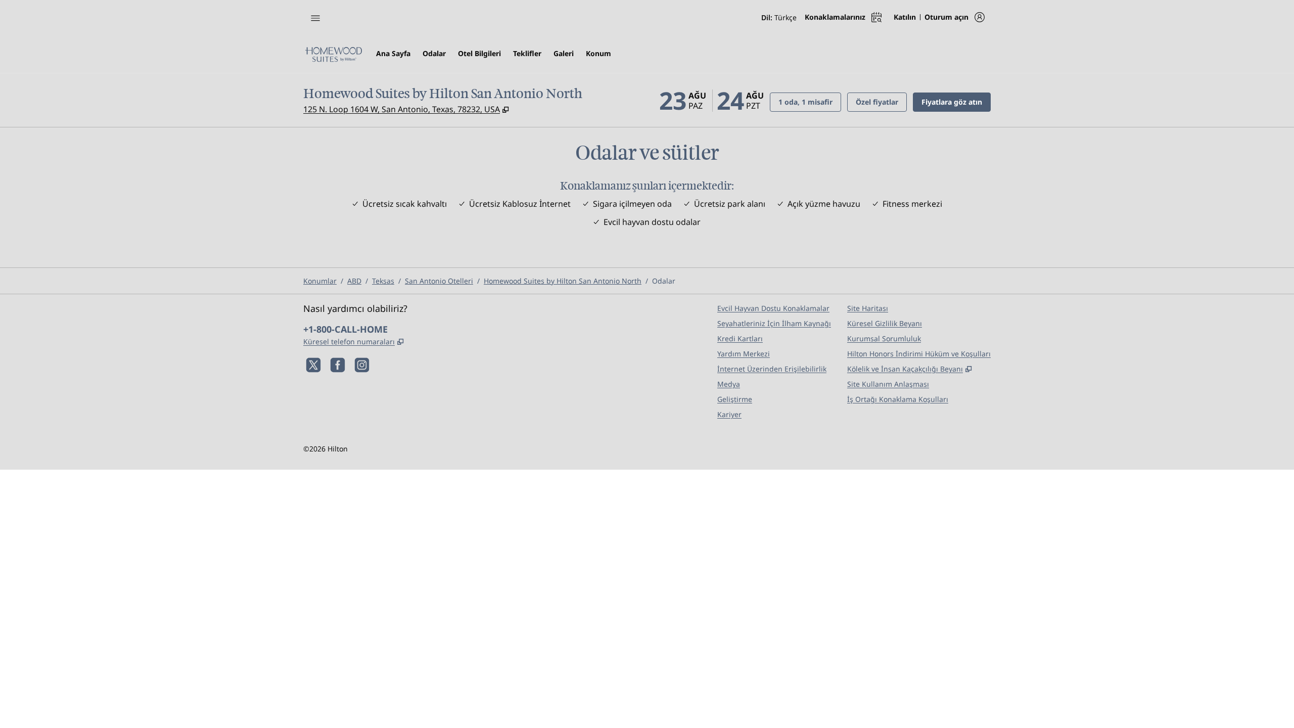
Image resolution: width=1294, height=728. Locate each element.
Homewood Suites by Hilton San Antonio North (562, 281)
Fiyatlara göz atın (956, 102)
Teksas (383, 281)
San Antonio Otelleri (439, 281)
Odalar (663, 281)
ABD (354, 281)
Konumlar (320, 281)
